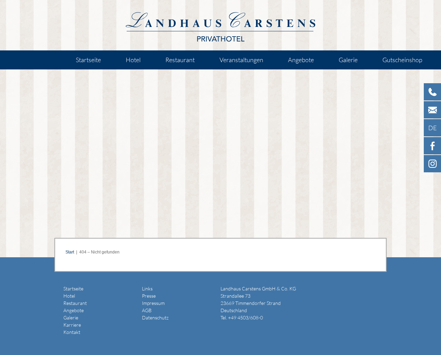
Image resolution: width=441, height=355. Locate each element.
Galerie (348, 60)
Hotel (133, 60)
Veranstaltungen (241, 60)
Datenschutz (155, 317)
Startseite (88, 60)
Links (147, 288)
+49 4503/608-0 (245, 317)
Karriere (72, 325)
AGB (147, 310)
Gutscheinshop (402, 60)
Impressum (153, 303)
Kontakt (71, 332)
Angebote (301, 60)
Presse (149, 296)
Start (69, 252)
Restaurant (180, 60)
